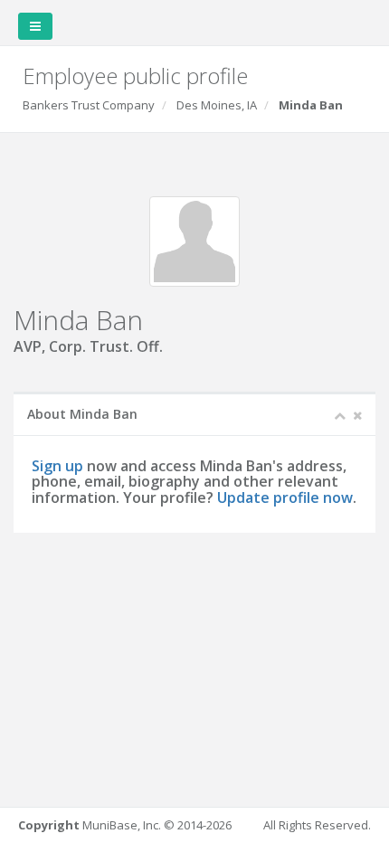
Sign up (57, 466)
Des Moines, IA (216, 105)
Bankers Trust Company (89, 105)
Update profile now (285, 497)
